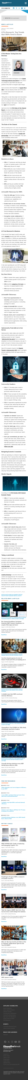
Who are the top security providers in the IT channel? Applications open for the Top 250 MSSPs (13, 943)
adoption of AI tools (17, 284)
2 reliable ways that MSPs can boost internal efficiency (11, 695)
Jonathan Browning (6, 574)
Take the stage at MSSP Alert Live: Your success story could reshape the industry (13, 910)
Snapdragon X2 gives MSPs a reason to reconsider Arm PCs (12, 877)
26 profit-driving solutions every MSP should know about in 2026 (12, 764)
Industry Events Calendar (9, 1028)
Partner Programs (14, 655)
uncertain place (5, 566)
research (7, 236)
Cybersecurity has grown (8, 339)
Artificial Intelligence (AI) (7, 594)
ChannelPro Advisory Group (9, 1015)
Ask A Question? (7, 1020)
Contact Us (5, 1054)
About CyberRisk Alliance (9, 1010)
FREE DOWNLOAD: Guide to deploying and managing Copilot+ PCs (12, 844)
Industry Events (5, 595)
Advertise (5, 1034)
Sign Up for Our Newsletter (9, 1016)
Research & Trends (10, 618)
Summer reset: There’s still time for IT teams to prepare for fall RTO (13, 810)
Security (20, 595)
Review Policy (6, 1055)
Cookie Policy (6, 1061)
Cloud (15, 723)
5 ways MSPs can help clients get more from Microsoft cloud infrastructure (13, 795)
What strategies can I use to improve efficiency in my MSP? (13, 788)
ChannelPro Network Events (9, 1026)
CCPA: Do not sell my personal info (11, 1064)
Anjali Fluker (11, 661)
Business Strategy (18, 594)
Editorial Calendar (7, 1011)
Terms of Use (6, 1057)
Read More (4, 634)
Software (21, 618)
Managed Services (13, 595)
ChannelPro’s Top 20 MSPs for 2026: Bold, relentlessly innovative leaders (13, 728)
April (5, 105)
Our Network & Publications (9, 1013)
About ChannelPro (7, 1008)
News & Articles (7, 24)
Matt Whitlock (12, 627)
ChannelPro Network (11, 947)
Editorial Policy (6, 1062)
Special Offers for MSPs (8, 1018)
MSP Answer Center (14, 690)
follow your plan (8, 446)
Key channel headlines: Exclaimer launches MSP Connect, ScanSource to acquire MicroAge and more (12, 623)
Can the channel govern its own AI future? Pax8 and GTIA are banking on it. (13, 658)
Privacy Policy (6, 1059)
